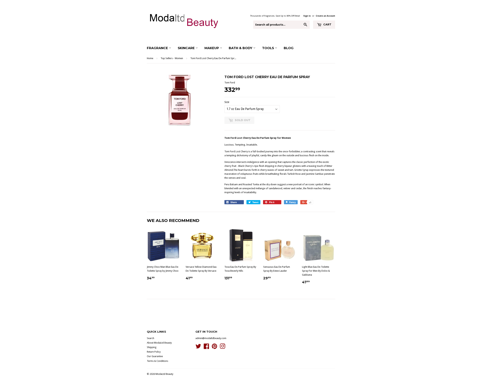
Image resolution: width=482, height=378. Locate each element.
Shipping (151, 347)
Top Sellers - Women (172, 58)
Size (226, 102)
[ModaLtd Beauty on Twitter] (198, 347)
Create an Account (325, 16)
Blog (289, 48)
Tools (268, 48)
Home (150, 58)
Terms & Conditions (157, 361)
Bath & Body (241, 48)
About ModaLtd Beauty (159, 342)
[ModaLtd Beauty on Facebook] (206, 347)
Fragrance (158, 48)
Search (150, 338)
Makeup (212, 48)
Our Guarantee (155, 356)
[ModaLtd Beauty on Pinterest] (214, 347)
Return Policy (154, 351)
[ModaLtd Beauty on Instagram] (222, 347)
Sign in (307, 16)
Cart (327, 24)
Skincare (187, 48)
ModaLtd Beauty (164, 374)
